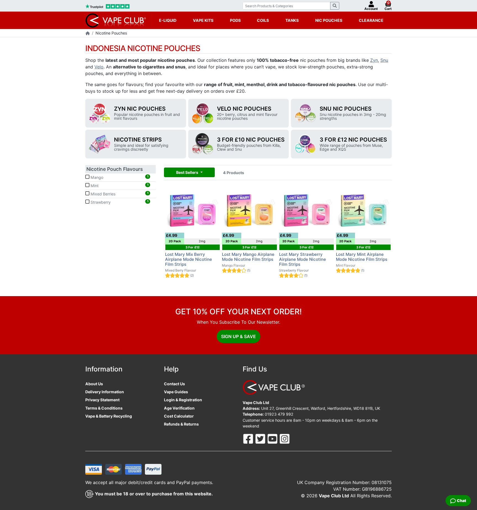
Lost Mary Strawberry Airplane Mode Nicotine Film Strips (302, 259)
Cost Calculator (179, 416)
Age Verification (179, 408)
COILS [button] (263, 20)
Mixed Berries (119, 193)
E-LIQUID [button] (167, 20)
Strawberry (119, 202)
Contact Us (174, 383)
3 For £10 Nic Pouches (251, 139)
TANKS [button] (292, 20)
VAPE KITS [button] (203, 20)
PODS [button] (235, 20)
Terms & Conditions (104, 408)
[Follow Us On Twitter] (261, 438)
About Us (94, 383)
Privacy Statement (102, 399)
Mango (119, 177)
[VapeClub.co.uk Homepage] (88, 33)
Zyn (374, 60)
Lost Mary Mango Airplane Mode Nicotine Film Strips (248, 257)
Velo (99, 67)
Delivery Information (104, 391)
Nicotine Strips (138, 139)
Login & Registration (183, 399)
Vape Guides (176, 391)
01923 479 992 (279, 414)
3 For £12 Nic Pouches (353, 139)
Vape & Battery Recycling (108, 416)
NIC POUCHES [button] (328, 20)
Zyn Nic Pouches (140, 108)
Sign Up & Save (238, 336)
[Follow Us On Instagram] (284, 438)
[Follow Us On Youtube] (273, 438)
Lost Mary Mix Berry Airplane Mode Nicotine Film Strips (188, 259)
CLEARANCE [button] (371, 20)
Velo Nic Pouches (244, 108)
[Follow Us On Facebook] (249, 438)
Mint (119, 185)
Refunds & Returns (181, 424)
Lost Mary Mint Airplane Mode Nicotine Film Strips (361, 257)
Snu (384, 60)
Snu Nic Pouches (346, 108)
